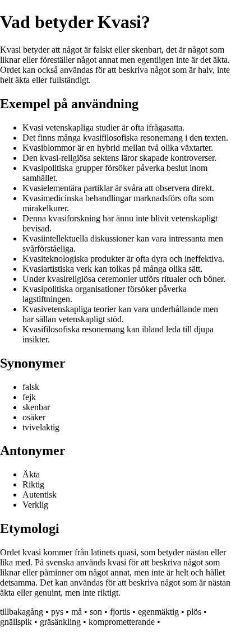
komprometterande (122, 621)
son (96, 611)
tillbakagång (21, 611)
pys (57, 611)
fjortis (120, 611)
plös (194, 611)
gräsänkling (60, 621)
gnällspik (16, 621)
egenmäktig (158, 611)
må (76, 611)
